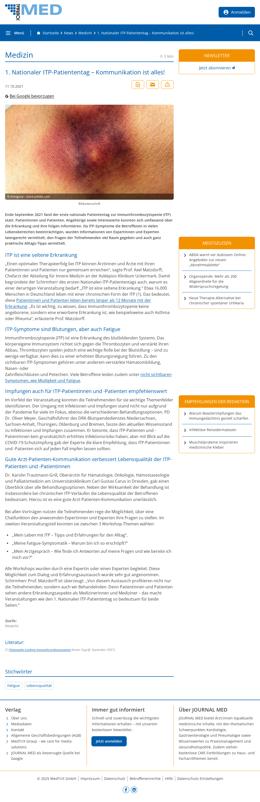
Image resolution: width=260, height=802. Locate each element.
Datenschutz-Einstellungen (200, 778)
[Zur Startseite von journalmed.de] (33, 12)
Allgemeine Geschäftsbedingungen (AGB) (46, 735)
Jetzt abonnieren (215, 68)
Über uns (19, 718)
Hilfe (169, 778)
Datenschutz (114, 778)
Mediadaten (21, 723)
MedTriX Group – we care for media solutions (41, 744)
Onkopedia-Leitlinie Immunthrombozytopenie (40, 650)
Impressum (90, 778)
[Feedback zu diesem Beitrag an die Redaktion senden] (167, 84)
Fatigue (13, 685)
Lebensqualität (39, 685)
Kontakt (17, 729)
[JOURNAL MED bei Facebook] (126, 789)
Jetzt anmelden (109, 741)
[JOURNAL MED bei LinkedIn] (134, 789)
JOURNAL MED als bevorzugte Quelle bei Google (45, 755)
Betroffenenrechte (145, 778)
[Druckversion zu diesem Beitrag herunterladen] (138, 84)
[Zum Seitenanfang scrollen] (251, 793)
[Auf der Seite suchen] (251, 33)
